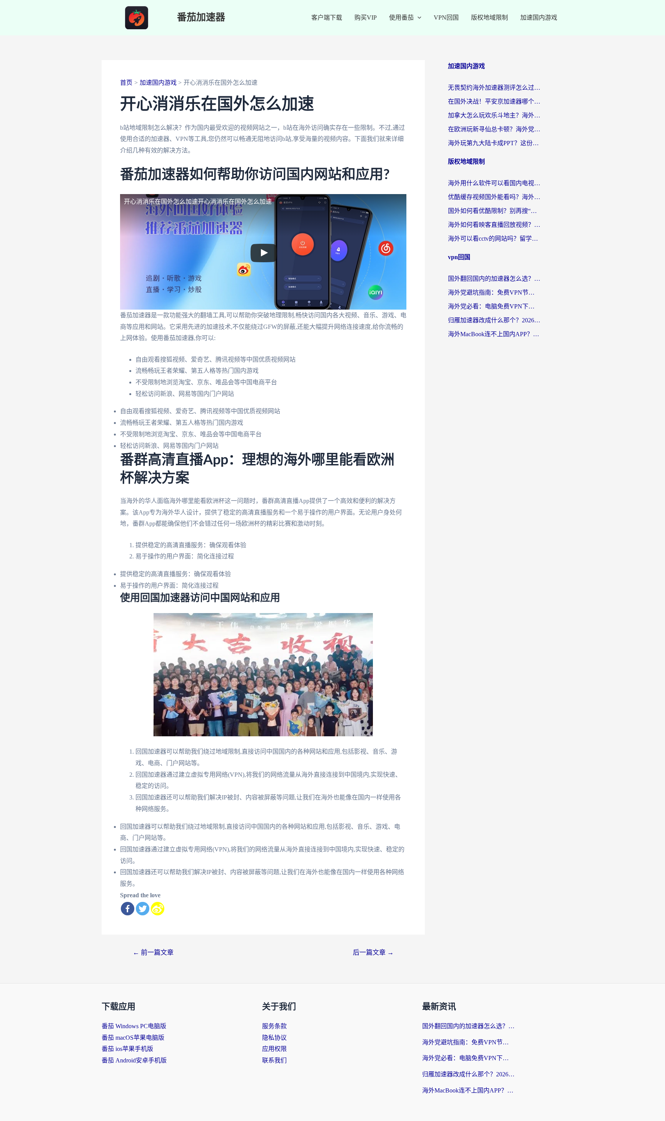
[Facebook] (127, 908)
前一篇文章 (153, 952)
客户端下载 (326, 17)
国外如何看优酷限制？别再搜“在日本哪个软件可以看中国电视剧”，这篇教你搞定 (494, 211)
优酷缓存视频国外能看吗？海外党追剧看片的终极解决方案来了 (494, 197)
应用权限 (274, 1049)
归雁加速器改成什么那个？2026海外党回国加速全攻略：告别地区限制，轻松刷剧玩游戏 (494, 320)
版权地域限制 (489, 17)
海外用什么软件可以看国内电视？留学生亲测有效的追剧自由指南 (494, 183)
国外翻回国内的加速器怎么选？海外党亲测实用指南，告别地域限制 (494, 278)
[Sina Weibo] (157, 908)
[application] (417, 18)
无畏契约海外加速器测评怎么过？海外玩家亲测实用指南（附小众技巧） (494, 87)
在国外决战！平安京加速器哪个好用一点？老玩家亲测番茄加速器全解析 (494, 101)
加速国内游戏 (538, 17)
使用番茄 (401, 17)
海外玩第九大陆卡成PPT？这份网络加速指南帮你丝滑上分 (494, 143)
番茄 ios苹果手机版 (127, 1049)
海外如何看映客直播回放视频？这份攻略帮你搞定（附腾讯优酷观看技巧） (494, 224)
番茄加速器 (201, 17)
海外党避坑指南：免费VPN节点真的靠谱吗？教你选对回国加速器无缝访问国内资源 (494, 292)
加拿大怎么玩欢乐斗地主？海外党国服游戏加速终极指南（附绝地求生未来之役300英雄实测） (494, 115)
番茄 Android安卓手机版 (134, 1060)
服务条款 (274, 1026)
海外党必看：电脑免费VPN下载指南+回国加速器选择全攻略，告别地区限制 (494, 306)
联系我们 (274, 1060)
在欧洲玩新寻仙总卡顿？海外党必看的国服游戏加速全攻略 (494, 129)
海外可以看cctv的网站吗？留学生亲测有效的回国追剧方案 (494, 238)
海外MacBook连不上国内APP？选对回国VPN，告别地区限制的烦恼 (494, 334)
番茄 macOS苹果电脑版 (133, 1037)
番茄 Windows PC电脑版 (134, 1026)
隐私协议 (274, 1037)
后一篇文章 (373, 952)
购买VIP (365, 17)
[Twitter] (142, 908)
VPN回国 (446, 17)
